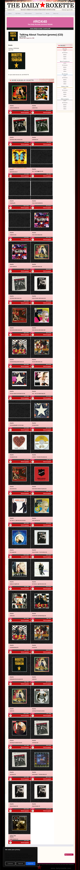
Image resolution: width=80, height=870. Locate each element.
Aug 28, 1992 (48, 650)
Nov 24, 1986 (26, 808)
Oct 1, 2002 (49, 459)
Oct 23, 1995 (48, 586)
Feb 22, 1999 (48, 523)
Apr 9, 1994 (26, 650)
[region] (20, 857)
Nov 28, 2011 (48, 205)
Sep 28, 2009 (48, 269)
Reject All (20, 863)
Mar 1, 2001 (48, 491)
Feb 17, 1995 (26, 618)
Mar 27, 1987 (48, 777)
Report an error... (69, 854)
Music (47, 13)
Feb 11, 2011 (48, 237)
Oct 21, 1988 (48, 745)
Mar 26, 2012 (26, 205)
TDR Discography (25, 112)
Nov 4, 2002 (26, 459)
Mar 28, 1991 (48, 681)
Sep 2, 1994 (49, 618)
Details (10, 110)
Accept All (30, 863)
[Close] (36, 848)
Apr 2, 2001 (26, 491)
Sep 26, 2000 (26, 523)
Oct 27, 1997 (48, 554)
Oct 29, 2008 (26, 396)
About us (55, 13)
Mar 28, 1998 (26, 554)
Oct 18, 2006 (48, 396)
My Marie (18, 13)
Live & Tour (39, 13)
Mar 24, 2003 (48, 428)
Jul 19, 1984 (26, 840)
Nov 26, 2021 (26, 110)
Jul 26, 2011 (26, 237)
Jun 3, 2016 (26, 174)
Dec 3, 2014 (49, 174)
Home (9, 13)
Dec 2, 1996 (26, 586)
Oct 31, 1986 (48, 808)
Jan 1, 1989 (48, 713)
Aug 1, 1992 (26, 681)
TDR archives (28, 13)
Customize (10, 863)
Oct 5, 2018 (26, 142)
